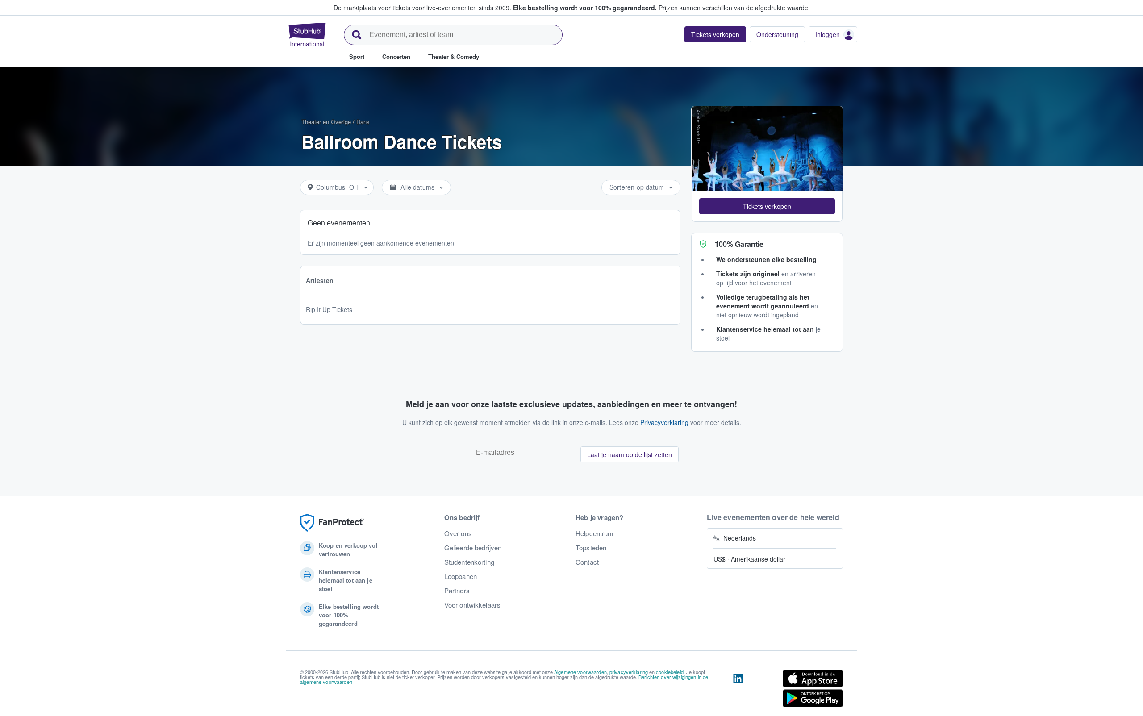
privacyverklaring (628, 671)
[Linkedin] (738, 690)
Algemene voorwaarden (580, 671)
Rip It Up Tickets (329, 309)
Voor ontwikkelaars (472, 604)
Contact (587, 562)
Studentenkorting (469, 562)
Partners (457, 590)
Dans (363, 121)
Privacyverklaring (664, 422)
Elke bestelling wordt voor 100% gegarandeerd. (585, 7)
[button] (767, 206)
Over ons (458, 533)
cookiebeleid (670, 671)
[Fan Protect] (332, 523)
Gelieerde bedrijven (473, 547)
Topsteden (591, 547)
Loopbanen (460, 576)
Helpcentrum (595, 533)
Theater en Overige (326, 121)
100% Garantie (739, 244)
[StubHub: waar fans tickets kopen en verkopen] (307, 34)
